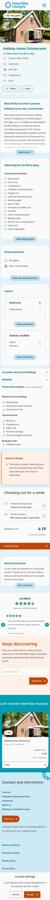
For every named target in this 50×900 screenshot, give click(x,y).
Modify (15, 894)
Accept (30, 894)
